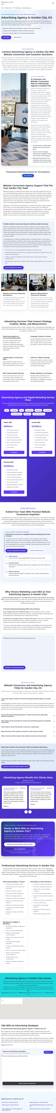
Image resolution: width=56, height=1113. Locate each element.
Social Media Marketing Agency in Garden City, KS (41, 1105)
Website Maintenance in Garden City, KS (40, 1108)
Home (2, 8)
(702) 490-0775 (18, 37)
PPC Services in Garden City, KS (10, 1102)
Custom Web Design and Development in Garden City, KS (12, 1109)
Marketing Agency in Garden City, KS (39, 1102)
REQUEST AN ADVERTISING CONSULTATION (15, 766)
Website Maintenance (39, 414)
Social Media (47, 410)
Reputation (27, 414)
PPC (21, 410)
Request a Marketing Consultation (16, 550)
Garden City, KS (8, 8)
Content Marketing (16, 414)
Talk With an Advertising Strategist (14, 667)
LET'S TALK (6, 37)
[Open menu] (53, 3)
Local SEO (14, 410)
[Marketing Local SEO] (8, 3)
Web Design (29, 410)
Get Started (14, 452)
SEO (7, 410)
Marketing (38, 410)
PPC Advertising (17, 8)
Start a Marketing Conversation (13, 267)
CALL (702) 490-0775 (19, 849)
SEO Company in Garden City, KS (10, 1104)
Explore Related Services (37, 550)
